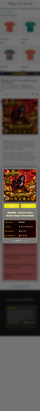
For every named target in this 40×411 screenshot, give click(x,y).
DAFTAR (28, 206)
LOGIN (11, 206)
